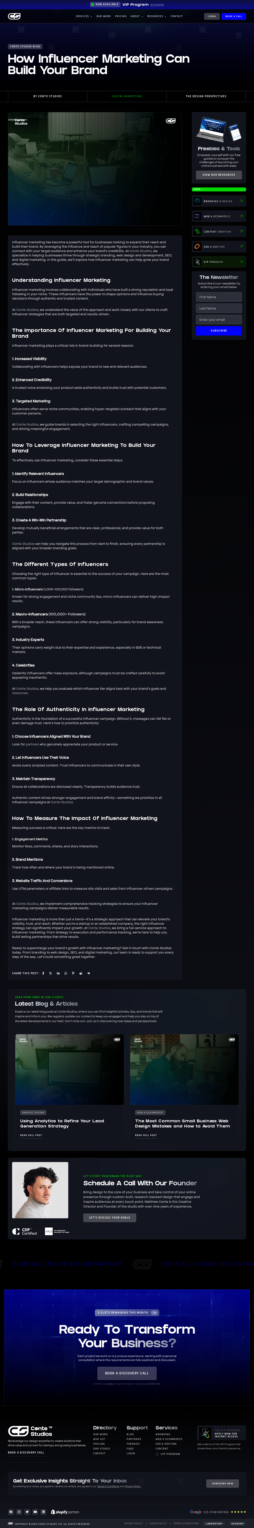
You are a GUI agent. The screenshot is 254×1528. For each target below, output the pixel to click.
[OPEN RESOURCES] (165, 16)
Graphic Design (33, 1113)
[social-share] (42, 972)
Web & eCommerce (150, 1113)
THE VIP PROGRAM (228, 1430)
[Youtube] (35, 1512)
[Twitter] (27, 1512)
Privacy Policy (132, 1486)
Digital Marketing (127, 96)
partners (32, 744)
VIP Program (135, 5)
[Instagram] (19, 1512)
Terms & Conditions (108, 1486)
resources (20, 693)
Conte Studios (140, 250)
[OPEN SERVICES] (91, 16)
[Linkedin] (43, 1512)
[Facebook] (11, 1512)
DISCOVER (157, 5)
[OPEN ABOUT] (142, 16)
